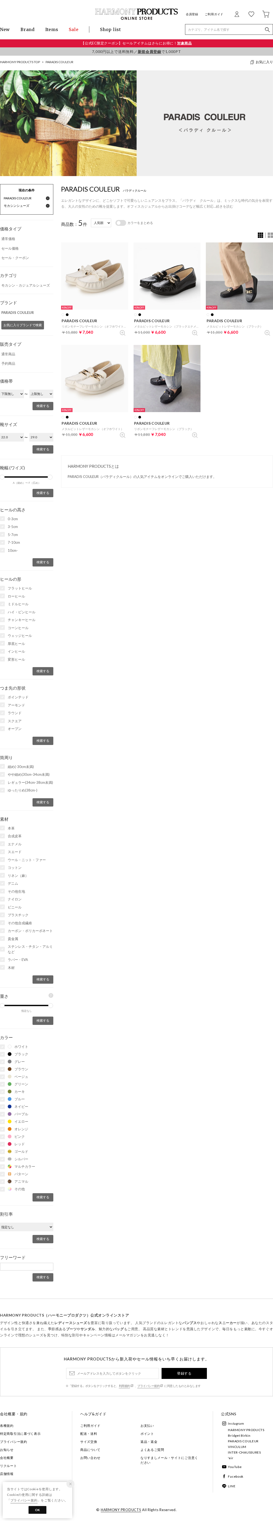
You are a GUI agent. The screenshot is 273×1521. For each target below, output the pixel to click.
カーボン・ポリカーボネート (30, 931)
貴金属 (13, 939)
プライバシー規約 (148, 1385)
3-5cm (13, 526)
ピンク (19, 1136)
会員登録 (192, 14)
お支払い (147, 1426)
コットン (15, 867)
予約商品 (8, 363)
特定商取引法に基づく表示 (20, 1434)
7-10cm (14, 542)
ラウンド (15, 713)
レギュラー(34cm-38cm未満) (30, 782)
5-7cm (13, 535)
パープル (21, 1114)
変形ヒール (16, 659)
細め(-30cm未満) (21, 767)
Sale (73, 29)
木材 (11, 967)
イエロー (21, 1121)
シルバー (21, 1159)
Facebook (235, 1476)
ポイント (147, 1434)
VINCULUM (237, 1447)
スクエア (15, 721)
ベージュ (21, 1076)
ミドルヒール (18, 604)
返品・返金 (149, 1442)
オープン (15, 729)
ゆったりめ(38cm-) (22, 790)
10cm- (13, 550)
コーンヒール (18, 628)
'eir (230, 1458)
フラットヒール (20, 588)
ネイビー (21, 1106)
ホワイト (21, 1046)
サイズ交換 (88, 1442)
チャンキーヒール (21, 620)
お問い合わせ (90, 1458)
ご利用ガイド (214, 14)
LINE (231, 1486)
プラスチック (18, 915)
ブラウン (21, 1069)
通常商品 (8, 354)
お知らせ (7, 1450)
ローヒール (16, 596)
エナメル (15, 844)
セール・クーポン (15, 258)
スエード (15, 852)
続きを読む (224, 206)
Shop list (110, 29)
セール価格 (10, 248)
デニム (13, 883)
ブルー (19, 1099)
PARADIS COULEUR (59, 62)
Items (51, 29)
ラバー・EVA (18, 959)
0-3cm (13, 519)
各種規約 (7, 1426)
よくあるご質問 (152, 1450)
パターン (21, 1174)
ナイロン (15, 899)
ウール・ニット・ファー (27, 860)
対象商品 (184, 43)
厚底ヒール (16, 643)
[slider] (50, 477)
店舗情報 (7, 1474)
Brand (28, 29)
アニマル (21, 1181)
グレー (19, 1061)
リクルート (8, 1466)
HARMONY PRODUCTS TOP (20, 62)
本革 (11, 828)
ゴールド (21, 1151)
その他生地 (16, 891)
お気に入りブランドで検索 (22, 325)
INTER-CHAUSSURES (244, 1452)
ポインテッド (18, 697)
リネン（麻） (18, 875)
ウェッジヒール (20, 635)
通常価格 (8, 239)
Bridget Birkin (239, 1435)
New (5, 29)
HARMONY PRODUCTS (246, 1430)
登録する (184, 1373)
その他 (19, 1189)
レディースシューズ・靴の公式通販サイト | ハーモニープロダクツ (136, 14)
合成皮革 (15, 836)
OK (37, 1510)
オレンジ (21, 1129)
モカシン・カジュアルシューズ (25, 285)
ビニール (15, 907)
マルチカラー (24, 1166)
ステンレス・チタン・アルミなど (30, 949)
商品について (90, 1450)
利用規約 (124, 1385)
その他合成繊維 (20, 923)
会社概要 (7, 1458)
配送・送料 (88, 1434)
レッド (19, 1144)
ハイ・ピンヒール (21, 612)
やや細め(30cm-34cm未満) (29, 774)
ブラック (21, 1054)
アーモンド (16, 705)
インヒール (16, 651)
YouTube (235, 1467)
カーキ (19, 1091)
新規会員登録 (149, 51)
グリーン (21, 1084)
